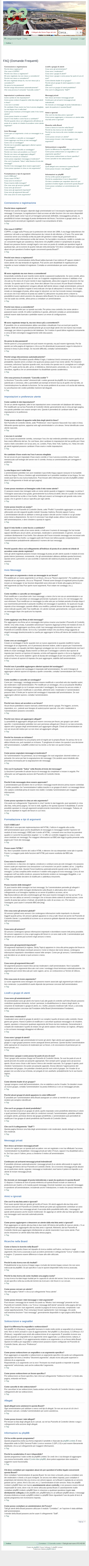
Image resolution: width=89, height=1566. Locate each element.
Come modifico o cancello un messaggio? (19, 138)
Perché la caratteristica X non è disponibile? (61, 179)
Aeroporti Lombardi (44, 21)
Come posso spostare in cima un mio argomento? (22, 168)
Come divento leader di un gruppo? (58, 81)
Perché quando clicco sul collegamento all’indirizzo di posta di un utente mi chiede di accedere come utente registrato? (24, 123)
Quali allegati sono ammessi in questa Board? (62, 166)
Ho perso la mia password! (14, 85)
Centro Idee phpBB (38, 1459)
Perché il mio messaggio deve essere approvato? (22, 166)
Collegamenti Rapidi (13, 39)
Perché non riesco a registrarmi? (16, 74)
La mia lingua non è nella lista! (15, 109)
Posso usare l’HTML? (12, 178)
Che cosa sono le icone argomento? (17, 194)
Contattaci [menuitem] (42, 1543)
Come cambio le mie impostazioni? (17, 98)
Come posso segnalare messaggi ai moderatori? (22, 159)
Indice (8, 1543)
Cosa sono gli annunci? (12, 188)
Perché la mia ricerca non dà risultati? (59, 130)
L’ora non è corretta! (11, 105)
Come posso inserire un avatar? (16, 116)
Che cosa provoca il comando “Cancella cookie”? (22, 90)
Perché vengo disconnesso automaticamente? (21, 87)
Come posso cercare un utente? (57, 137)
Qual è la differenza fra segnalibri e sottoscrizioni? (63, 149)
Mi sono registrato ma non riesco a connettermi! (21, 76)
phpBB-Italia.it (51, 1549)
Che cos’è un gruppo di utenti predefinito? (60, 87)
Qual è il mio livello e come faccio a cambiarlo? (21, 119)
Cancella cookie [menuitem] (55, 1543)
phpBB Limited (69, 1441)
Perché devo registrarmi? (13, 69)
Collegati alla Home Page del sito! (44, 32)
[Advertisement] (23, 51)
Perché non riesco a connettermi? (16, 78)
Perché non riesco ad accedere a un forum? (20, 152)
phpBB (36, 1547)
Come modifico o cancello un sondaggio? (19, 150)
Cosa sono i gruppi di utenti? (55, 74)
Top (7, 224)
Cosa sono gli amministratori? (56, 69)
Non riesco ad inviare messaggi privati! (59, 98)
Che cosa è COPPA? (11, 71)
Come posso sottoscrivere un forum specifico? (62, 156)
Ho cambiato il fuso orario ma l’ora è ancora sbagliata (23, 107)
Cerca (77, 32)
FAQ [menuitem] (25, 39)
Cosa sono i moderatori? (54, 71)
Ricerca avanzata (80, 32)
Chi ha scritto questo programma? (57, 177)
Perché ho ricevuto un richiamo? (16, 156)
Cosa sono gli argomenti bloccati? (16, 192)
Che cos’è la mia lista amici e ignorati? (59, 115)
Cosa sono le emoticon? (13, 181)
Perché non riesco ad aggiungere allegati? (19, 154)
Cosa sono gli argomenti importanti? (17, 190)
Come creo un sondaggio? (14, 143)
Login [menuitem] (83, 39)
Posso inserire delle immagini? (15, 183)
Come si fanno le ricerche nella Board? (59, 127)
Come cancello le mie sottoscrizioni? (58, 159)
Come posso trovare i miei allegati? (58, 169)
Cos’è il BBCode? (10, 176)
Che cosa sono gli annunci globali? (17, 185)
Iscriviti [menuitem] (75, 39)
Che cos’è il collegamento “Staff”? (57, 90)
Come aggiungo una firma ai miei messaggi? (20, 140)
